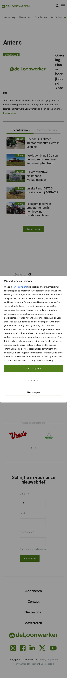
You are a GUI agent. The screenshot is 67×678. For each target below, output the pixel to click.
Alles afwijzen (33, 392)
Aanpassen (33, 380)
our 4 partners (19, 286)
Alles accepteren (33, 368)
